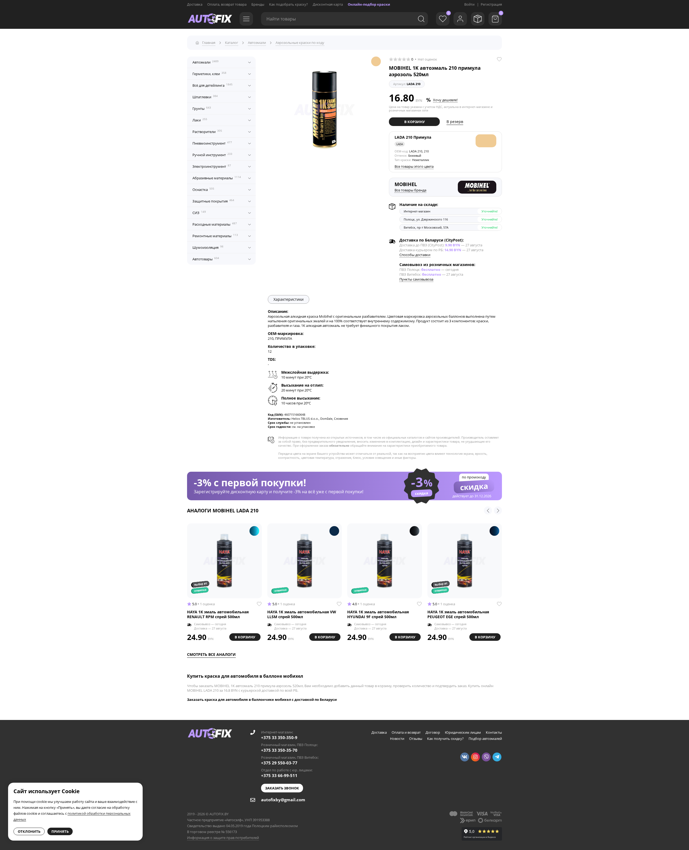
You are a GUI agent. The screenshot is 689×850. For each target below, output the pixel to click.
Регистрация (491, 4)
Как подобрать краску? (288, 4)
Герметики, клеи (209, 73)
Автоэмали (205, 62)
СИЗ (199, 212)
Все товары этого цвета (414, 166)
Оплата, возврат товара (227, 4)
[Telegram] (497, 757)
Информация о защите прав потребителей (223, 837)
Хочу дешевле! (445, 99)
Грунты (201, 108)
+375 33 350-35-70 (279, 750)
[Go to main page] (210, 18)
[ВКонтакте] (464, 757)
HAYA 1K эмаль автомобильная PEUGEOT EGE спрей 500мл (458, 614)
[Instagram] (475, 757)
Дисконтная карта (328, 4)
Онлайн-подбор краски (369, 4)
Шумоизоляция (207, 247)
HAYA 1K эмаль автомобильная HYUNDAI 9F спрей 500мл (378, 614)
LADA (399, 144)
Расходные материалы (214, 224)
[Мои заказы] (477, 19)
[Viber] (486, 757)
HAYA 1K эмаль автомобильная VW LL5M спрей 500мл (301, 614)
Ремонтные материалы (215, 235)
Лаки (199, 120)
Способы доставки (414, 254)
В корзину (414, 121)
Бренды (257, 4)
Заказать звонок (282, 788)
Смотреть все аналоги (211, 654)
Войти (469, 4)
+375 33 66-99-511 (279, 775)
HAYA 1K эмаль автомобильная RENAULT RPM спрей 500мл (218, 614)
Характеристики (288, 299)
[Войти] (460, 19)
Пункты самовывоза (416, 279)
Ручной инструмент (212, 154)
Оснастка (203, 189)
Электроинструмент (211, 166)
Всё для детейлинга (212, 85)
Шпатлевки (205, 96)
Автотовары (205, 258)
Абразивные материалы (216, 177)
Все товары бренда (410, 190)
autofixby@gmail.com (283, 799)
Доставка (194, 4)
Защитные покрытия (213, 201)
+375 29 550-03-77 (279, 762)
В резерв (455, 121)
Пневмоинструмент (212, 143)
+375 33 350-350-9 (279, 737)
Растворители (207, 131)
